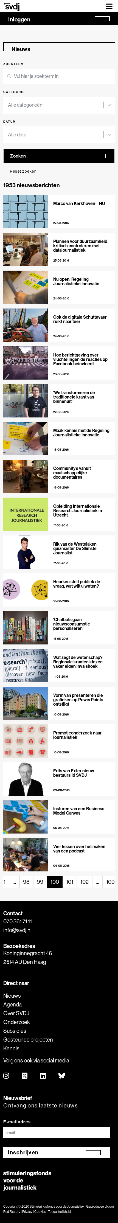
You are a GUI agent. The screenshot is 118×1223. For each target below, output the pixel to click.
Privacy (27, 1212)
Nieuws (12, 995)
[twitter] (25, 1076)
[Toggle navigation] (109, 6)
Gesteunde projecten (28, 1039)
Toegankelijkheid (59, 1212)
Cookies (40, 1212)
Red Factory (11, 1212)
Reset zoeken (23, 171)
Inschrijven (23, 1152)
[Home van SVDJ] (11, 7)
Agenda (12, 1004)
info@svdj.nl (17, 930)
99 (40, 881)
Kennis (11, 1048)
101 (69, 881)
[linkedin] (43, 1076)
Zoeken (18, 156)
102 (84, 881)
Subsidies (14, 1030)
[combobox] (55, 105)
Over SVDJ (16, 1013)
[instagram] (6, 1076)
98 (26, 881)
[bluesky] (62, 1076)
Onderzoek (16, 1022)
